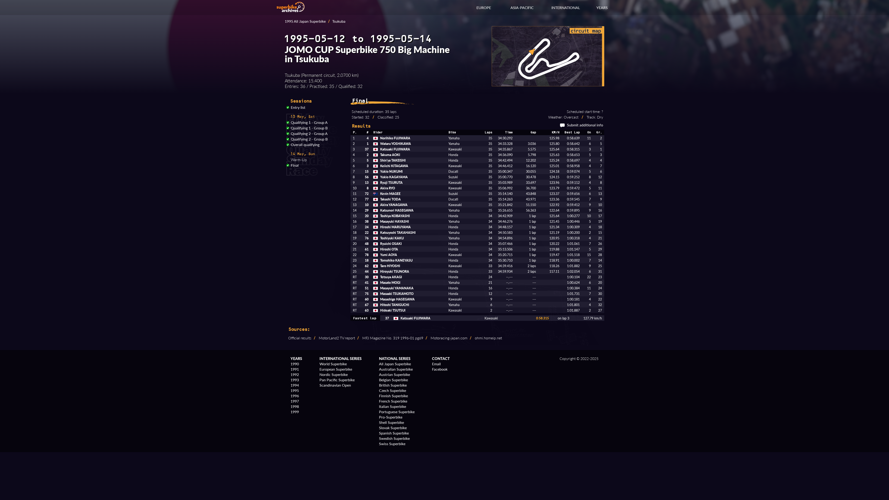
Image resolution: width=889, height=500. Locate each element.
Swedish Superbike (394, 438)
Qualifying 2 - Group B (309, 139)
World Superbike (333, 363)
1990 (295, 363)
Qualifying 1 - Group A (309, 122)
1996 (295, 395)
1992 (295, 374)
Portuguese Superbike (397, 411)
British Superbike (393, 385)
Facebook (440, 369)
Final (295, 165)
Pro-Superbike (390, 417)
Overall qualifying (305, 144)
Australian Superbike (396, 369)
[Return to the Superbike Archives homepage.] (290, 10)
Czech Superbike (392, 390)
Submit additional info (585, 125)
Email (436, 363)
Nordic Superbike (333, 374)
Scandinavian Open (335, 385)
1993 (295, 379)
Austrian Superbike (394, 374)
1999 (295, 411)
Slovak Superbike (393, 427)
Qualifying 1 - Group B (309, 128)
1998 (295, 406)
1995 (295, 390)
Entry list (298, 107)
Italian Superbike (392, 406)
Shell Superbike (391, 422)
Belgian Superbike (393, 379)
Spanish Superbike (394, 433)
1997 (295, 401)
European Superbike (335, 369)
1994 (295, 385)
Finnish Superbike (393, 395)
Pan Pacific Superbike (337, 379)
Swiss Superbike (392, 443)
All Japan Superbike (395, 363)
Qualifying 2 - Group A (309, 133)
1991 (295, 369)
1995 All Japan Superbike (305, 21)
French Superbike (393, 401)
